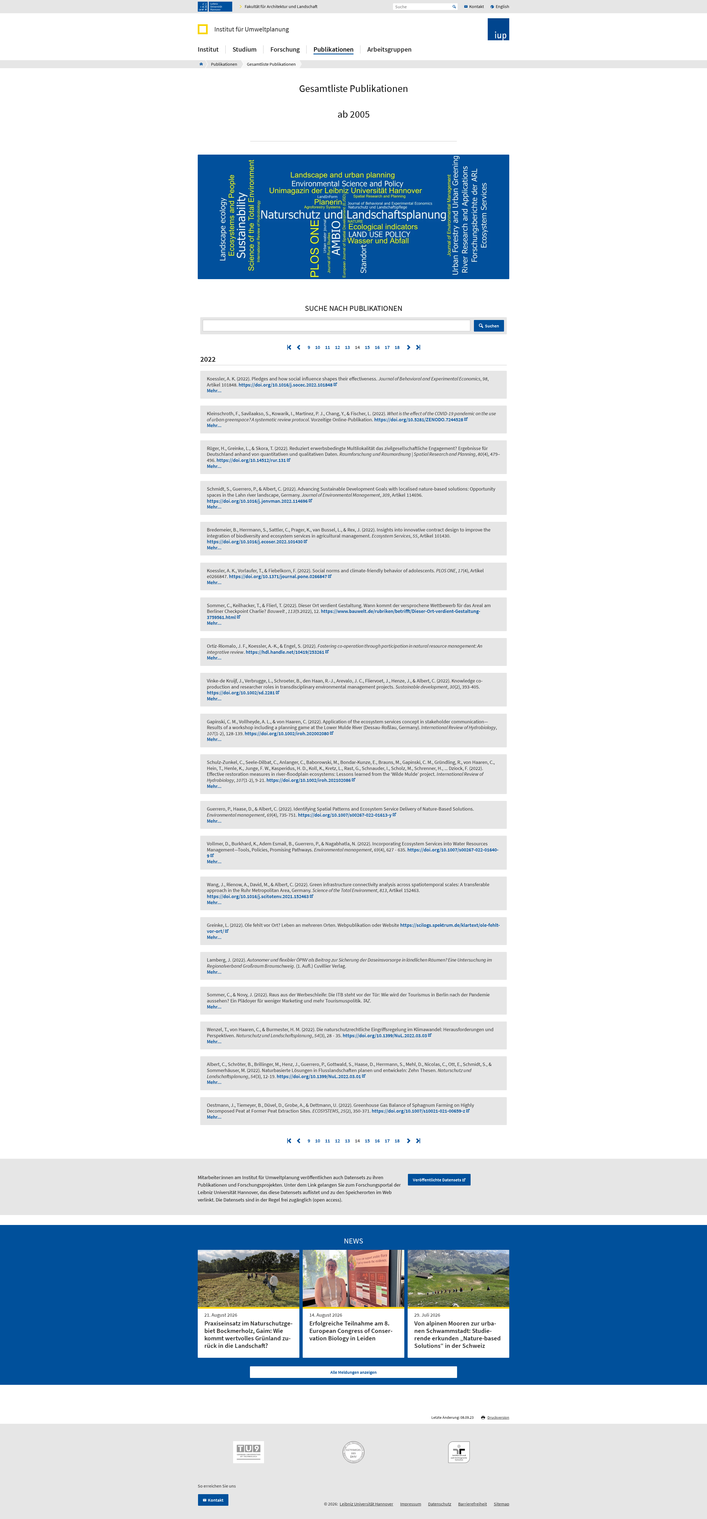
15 (367, 347)
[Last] (417, 347)
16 (377, 347)
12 (337, 347)
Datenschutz (439, 1504)
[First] (290, 347)
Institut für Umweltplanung (251, 29)
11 (327, 347)
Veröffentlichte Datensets (437, 1179)
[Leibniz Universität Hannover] (215, 7)
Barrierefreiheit (472, 1504)
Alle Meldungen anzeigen (353, 1372)
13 (347, 347)
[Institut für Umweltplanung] (199, 64)
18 (397, 347)
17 (387, 347)
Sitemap (501, 1504)
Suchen (492, 326)
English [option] (502, 6)
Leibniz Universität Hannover (366, 1504)
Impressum (410, 1504)
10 (317, 347)
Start (454, 6)
